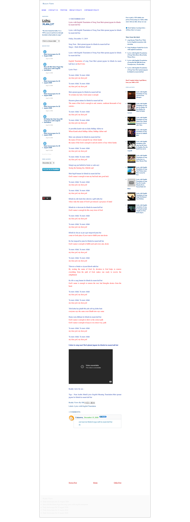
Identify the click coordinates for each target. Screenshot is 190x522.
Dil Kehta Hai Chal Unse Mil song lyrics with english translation (53, 120)
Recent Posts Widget (46, 154)
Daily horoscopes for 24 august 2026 (52, 82)
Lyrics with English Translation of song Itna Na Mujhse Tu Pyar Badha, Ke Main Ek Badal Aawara (137, 108)
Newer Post (73, 482)
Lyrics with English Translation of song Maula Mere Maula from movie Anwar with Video (141, 121)
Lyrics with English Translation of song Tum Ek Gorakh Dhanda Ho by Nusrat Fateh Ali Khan (137, 184)
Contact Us (53, 10)
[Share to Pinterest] (94, 403)
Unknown (79, 417)
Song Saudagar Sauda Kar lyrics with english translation (137, 48)
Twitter (64, 10)
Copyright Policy (91, 10)
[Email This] (85, 403)
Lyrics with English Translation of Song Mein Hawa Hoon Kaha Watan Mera (137, 55)
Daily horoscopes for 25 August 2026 (52, 55)
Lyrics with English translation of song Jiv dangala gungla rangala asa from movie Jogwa (141, 208)
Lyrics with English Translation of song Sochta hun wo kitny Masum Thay (141, 158)
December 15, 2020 (91, 417)
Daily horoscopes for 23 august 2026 (52, 94)
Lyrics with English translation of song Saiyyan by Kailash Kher (141, 132)
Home (44, 10)
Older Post (117, 482)
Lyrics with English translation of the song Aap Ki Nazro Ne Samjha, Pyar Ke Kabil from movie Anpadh (137, 146)
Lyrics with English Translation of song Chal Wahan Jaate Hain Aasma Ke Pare (141, 171)
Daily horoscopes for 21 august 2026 (52, 134)
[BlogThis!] (88, 403)
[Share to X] (90, 403)
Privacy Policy (75, 10)
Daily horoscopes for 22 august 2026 (52, 107)
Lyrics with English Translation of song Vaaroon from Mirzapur (141, 94)
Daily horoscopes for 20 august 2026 (52, 146)
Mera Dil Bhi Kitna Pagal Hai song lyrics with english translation (53, 68)
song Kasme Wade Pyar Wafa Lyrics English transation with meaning (136, 42)
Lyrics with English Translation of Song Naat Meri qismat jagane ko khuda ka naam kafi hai (137, 70)
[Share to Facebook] (92, 403)
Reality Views (48, 3)
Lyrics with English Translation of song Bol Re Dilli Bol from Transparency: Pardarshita (137, 62)
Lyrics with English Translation (85, 406)
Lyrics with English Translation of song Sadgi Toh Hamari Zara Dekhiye (141, 196)
